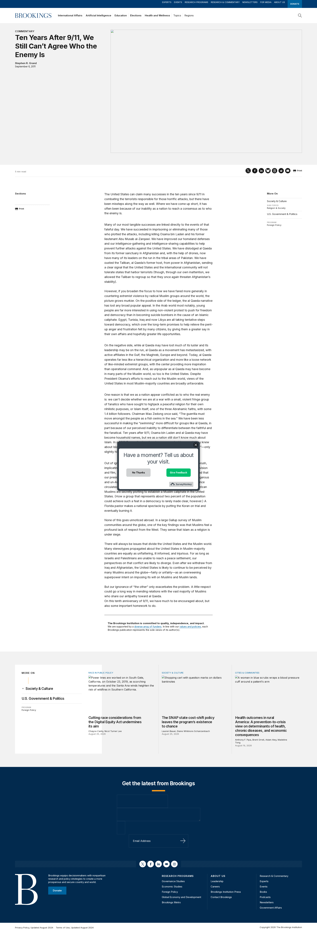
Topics (177, 15)
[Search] (300, 15)
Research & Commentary (225, 2)
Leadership (217, 881)
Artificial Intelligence (98, 15)
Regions (189, 15)
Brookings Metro (171, 902)
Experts (166, 2)
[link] (39, 689)
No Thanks (138, 472)
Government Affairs (271, 907)
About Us (279, 2)
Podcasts (265, 897)
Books (263, 891)
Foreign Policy (274, 225)
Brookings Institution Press (226, 891)
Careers (215, 886)
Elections (135, 15)
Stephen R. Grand (26, 63)
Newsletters (250, 2)
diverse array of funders (147, 626)
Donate (294, 3)
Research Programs (196, 2)
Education (121, 15)
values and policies (190, 626)
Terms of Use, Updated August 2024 (75, 927)
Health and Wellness (157, 15)
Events (178, 2)
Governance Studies (173, 881)
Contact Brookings (221, 897)
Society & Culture (277, 201)
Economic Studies (172, 886)
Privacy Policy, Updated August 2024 (34, 927)
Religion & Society (276, 208)
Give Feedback (178, 472)
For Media (265, 2)
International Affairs (70, 15)
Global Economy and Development (181, 897)
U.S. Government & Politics (282, 214)
